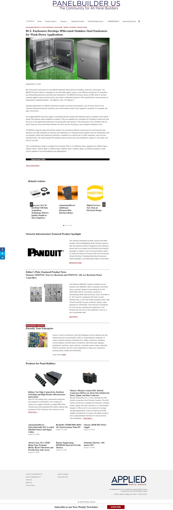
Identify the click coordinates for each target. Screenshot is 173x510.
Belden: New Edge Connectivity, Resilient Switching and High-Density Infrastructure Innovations (46, 394)
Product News (82, 27)
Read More (73, 317)
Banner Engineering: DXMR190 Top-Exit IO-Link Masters (68, 445)
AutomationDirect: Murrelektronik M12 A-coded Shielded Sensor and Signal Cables (41, 428)
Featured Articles (77, 21)
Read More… (33, 412)
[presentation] (40, 193)
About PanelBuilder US (33, 477)
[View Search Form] (139, 21)
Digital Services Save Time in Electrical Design (94, 208)
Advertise (29, 480)
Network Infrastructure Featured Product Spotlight (53, 234)
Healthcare (58, 27)
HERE (64, 355)
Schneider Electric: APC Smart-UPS (94, 444)
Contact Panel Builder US (34, 474)
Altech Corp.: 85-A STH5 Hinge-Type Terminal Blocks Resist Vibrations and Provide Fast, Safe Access (40, 446)
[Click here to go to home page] (30, 21)
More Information (32, 166)
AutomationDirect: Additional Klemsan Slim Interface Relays (67, 209)
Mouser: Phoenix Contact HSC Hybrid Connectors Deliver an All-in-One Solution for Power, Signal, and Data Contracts (90, 393)
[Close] (171, 506)
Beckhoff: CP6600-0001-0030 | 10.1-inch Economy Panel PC (69, 426)
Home (39, 21)
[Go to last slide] (31, 204)
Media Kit (29, 482)
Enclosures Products (33, 27)
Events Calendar (63, 474)
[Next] (104, 204)
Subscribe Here (63, 477)
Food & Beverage (47, 27)
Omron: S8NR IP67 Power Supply (95, 426)
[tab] (63, 225)
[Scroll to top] (169, 504)
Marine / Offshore (70, 27)
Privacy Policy (30, 485)
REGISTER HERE (75, 263)
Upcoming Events (129, 21)
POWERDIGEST (113, 21)
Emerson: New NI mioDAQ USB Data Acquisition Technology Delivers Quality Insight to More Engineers (40, 211)
